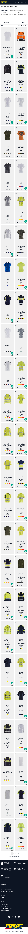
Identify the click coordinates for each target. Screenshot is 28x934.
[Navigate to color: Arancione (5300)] (22, 219)
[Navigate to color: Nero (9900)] (9, 87)
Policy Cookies (4, 906)
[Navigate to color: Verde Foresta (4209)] (4, 153)
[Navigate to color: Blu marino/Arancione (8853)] (21, 483)
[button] (2, 28)
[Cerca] (15, 2)
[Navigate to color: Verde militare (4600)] (22, 120)
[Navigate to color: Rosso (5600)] (20, 186)
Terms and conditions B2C (7, 908)
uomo (11, 6)
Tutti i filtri (6, 22)
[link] (7, 43)
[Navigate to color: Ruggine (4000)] (19, 153)
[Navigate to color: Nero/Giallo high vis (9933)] (8, 318)
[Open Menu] (25, 2)
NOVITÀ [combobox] (23, 22)
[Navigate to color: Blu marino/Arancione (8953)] (21, 318)
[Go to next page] (18, 853)
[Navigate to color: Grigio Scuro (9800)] (8, 351)
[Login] (21, 2)
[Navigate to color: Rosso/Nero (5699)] (6, 384)
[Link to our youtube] (18, 916)
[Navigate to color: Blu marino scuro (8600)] (6, 120)
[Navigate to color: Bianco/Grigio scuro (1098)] (4, 384)
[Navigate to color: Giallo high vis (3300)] (20, 120)
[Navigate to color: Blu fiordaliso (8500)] (22, 186)
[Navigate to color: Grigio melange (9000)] (7, 219)
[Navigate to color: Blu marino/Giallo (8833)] (6, 318)
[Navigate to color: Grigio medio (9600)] (8, 549)
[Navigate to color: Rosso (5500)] (23, 285)
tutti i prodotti (6, 6)
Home (2, 6)
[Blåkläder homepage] (4, 2)
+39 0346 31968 (6, 863)
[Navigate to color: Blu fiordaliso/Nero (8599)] (8, 384)
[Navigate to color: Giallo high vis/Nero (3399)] (6, 516)
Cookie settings (5, 910)
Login (2, 897)
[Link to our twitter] (12, 916)
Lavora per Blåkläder (6, 889)
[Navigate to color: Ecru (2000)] (6, 54)
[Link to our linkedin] (15, 916)
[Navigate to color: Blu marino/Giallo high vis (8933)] (7, 87)
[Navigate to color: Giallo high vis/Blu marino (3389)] (4, 516)
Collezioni (15, 19)
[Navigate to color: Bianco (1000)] (4, 54)
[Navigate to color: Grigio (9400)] (22, 252)
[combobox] (24, 22)
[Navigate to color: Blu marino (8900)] (5, 87)
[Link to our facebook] (9, 916)
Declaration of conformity (7, 891)
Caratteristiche (5, 19)
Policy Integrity (5, 904)
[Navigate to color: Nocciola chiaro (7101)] (6, 153)
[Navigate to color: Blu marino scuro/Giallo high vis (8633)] (8, 153)
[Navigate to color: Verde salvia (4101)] (8, 54)
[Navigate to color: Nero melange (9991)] (7, 186)
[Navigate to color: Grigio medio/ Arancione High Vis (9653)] (8, 582)
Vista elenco (21, 25)
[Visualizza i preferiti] (18, 2)
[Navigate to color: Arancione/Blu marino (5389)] (21, 55)
